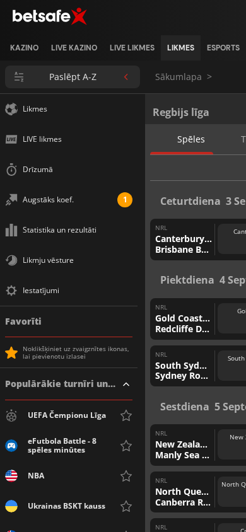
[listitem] (24, 48)
